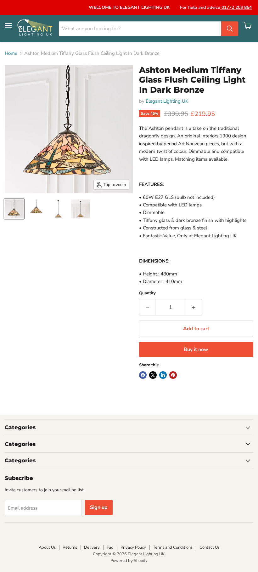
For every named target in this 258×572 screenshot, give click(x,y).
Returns (70, 547)
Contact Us (209, 547)
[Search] (229, 28)
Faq (110, 547)
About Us (47, 547)
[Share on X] (153, 375)
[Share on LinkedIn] (163, 375)
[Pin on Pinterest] (173, 375)
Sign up (99, 507)
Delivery (92, 547)
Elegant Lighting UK (167, 101)
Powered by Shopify (129, 560)
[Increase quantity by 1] (194, 307)
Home (11, 53)
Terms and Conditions (173, 547)
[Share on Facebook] (143, 375)
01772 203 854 (236, 7)
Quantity (147, 293)
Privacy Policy (133, 547)
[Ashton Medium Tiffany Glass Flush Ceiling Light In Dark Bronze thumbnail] (14, 209)
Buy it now (196, 349)
